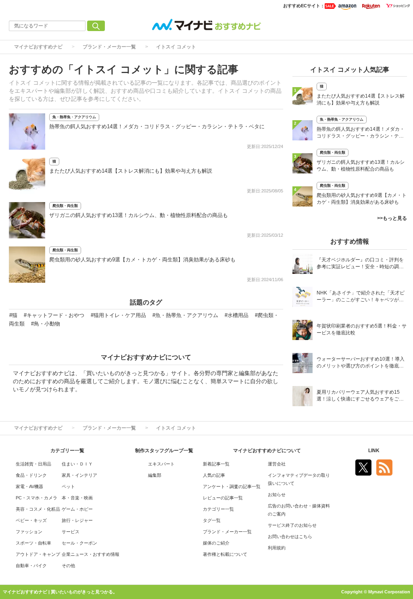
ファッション (29, 531)
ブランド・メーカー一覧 (109, 47)
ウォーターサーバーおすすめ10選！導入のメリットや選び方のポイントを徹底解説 (361, 363)
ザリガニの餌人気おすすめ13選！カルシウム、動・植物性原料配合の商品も (138, 215)
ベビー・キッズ (31, 520)
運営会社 (277, 463)
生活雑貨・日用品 (33, 463)
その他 (68, 565)
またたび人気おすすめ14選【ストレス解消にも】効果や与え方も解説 (130, 171)
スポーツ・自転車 (33, 543)
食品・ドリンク (31, 475)
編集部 (154, 475)
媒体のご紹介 (216, 543)
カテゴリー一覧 (218, 509)
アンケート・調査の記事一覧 (232, 486)
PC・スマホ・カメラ (36, 497)
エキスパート (161, 463)
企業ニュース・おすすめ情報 (90, 554)
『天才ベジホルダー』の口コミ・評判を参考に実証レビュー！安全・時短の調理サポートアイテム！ (360, 264)
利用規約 (277, 547)
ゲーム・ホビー (77, 509)
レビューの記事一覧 (223, 497)
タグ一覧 (212, 520)
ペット (68, 486)
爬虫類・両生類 (65, 206)
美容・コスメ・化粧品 (38, 509)
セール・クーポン (79, 543)
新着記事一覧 (216, 463)
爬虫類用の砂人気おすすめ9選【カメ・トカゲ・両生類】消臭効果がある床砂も (142, 260)
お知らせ (277, 494)
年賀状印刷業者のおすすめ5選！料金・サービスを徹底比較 (362, 329)
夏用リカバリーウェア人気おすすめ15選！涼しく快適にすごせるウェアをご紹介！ (360, 396)
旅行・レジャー (77, 520)
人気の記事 (214, 475)
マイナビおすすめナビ (38, 47)
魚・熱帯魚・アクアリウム (74, 117)
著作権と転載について (225, 554)
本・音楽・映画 (77, 497)
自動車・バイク (31, 565)
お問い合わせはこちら (290, 536)
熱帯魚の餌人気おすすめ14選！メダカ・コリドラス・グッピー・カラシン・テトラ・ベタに (157, 126)
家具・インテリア (79, 475)
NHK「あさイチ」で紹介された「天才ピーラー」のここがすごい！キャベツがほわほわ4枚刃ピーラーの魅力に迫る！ (361, 297)
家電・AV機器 (29, 486)
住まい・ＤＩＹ (77, 463)
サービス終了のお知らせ (292, 525)
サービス (70, 531)
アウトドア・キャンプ (38, 554)
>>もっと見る (392, 218)
